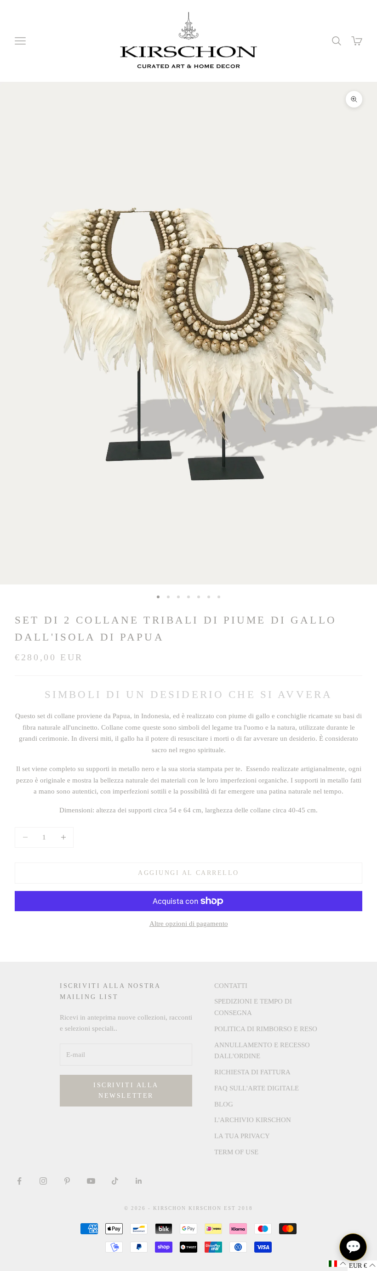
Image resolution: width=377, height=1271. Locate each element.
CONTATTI (230, 985)
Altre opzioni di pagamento (188, 923)
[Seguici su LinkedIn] (138, 1181)
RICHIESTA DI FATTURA (252, 1072)
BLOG (223, 1104)
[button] (337, 1263)
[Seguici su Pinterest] (67, 1181)
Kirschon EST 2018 (220, 1208)
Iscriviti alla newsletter (125, 1090)
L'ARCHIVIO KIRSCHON (252, 1119)
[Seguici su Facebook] (19, 1181)
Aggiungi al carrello (188, 872)
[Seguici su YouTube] (91, 1181)
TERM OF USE (236, 1152)
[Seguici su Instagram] (43, 1181)
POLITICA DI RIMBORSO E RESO (265, 1029)
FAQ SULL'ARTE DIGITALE (256, 1088)
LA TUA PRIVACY (242, 1136)
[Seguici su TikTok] (115, 1181)
